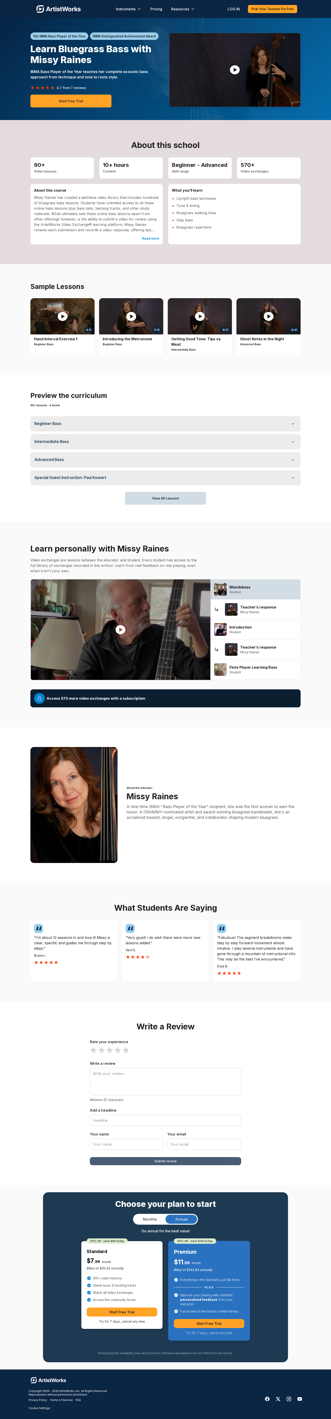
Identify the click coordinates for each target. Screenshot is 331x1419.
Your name (99, 1134)
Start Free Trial (71, 101)
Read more (150, 238)
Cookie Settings (39, 1408)
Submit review (165, 1161)
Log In (234, 9)
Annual (181, 1219)
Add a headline (103, 1110)
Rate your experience (109, 1042)
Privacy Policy (38, 1400)
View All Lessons (165, 498)
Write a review (102, 1063)
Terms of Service (61, 1400)
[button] (235, 70)
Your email (176, 1134)
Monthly (150, 1219)
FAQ (78, 1400)
